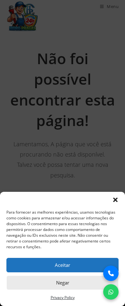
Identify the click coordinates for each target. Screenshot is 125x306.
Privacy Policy (63, 297)
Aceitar (62, 265)
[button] (115, 200)
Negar (62, 282)
